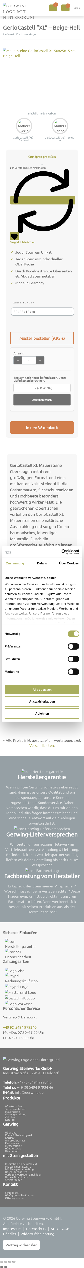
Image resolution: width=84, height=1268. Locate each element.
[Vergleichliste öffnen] (65, 7)
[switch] (73, 646)
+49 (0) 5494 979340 (19, 1027)
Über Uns (10, 1132)
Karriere (10, 1137)
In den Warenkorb (42, 427)
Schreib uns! (12, 1192)
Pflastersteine (13, 1106)
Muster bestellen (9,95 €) (42, 338)
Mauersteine (12, 1111)
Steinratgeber (13, 1179)
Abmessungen (24, 302)
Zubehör (10, 1117)
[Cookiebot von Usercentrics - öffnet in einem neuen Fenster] (61, 552)
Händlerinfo (12, 1151)
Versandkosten (41, 745)
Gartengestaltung (15, 1114)
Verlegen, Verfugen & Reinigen (23, 1174)
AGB (54, 1228)
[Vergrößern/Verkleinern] (1, 1261)
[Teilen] (9, 1261)
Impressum (12, 1228)
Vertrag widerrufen (21, 1245)
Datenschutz (36, 1228)
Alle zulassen (42, 689)
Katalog (10, 1119)
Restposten (12, 1143)
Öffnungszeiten (14, 1198)
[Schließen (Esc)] (13, 1261)
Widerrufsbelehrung (37, 1233)
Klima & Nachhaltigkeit (18, 1135)
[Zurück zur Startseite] (18, 11)
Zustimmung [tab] (15, 563)
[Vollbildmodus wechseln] (5, 1261)
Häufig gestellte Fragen (19, 1195)
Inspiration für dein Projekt (21, 1164)
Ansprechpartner (15, 1140)
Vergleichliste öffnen (22, 242)
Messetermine (13, 1145)
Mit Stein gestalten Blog (19, 1169)
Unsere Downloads (16, 1177)
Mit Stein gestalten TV (18, 1166)
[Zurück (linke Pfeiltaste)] (1, 1267)
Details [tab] (42, 563)
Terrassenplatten (15, 1109)
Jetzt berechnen (42, 399)
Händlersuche (13, 1148)
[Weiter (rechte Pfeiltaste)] (5, 1267)
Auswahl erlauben (42, 701)
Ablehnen (42, 713)
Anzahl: (18, 353)
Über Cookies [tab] (69, 563)
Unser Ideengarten (16, 1172)
